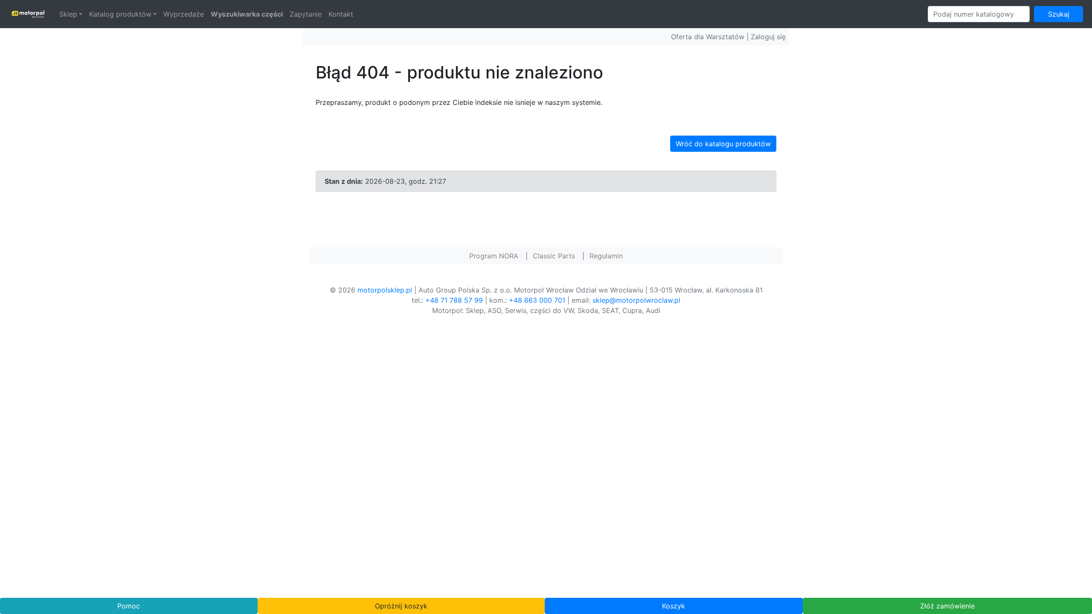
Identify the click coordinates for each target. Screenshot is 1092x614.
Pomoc (128, 606)
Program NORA (493, 256)
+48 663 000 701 (537, 300)
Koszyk (673, 606)
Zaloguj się (768, 36)
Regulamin (606, 256)
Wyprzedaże (183, 14)
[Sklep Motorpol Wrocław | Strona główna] (28, 14)
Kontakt (340, 14)
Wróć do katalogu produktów (723, 143)
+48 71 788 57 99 (454, 300)
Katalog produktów (120, 14)
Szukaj (1058, 14)
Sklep (68, 14)
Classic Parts (554, 256)
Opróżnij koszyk (401, 606)
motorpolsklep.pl (384, 290)
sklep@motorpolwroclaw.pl (636, 300)
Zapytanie (306, 14)
